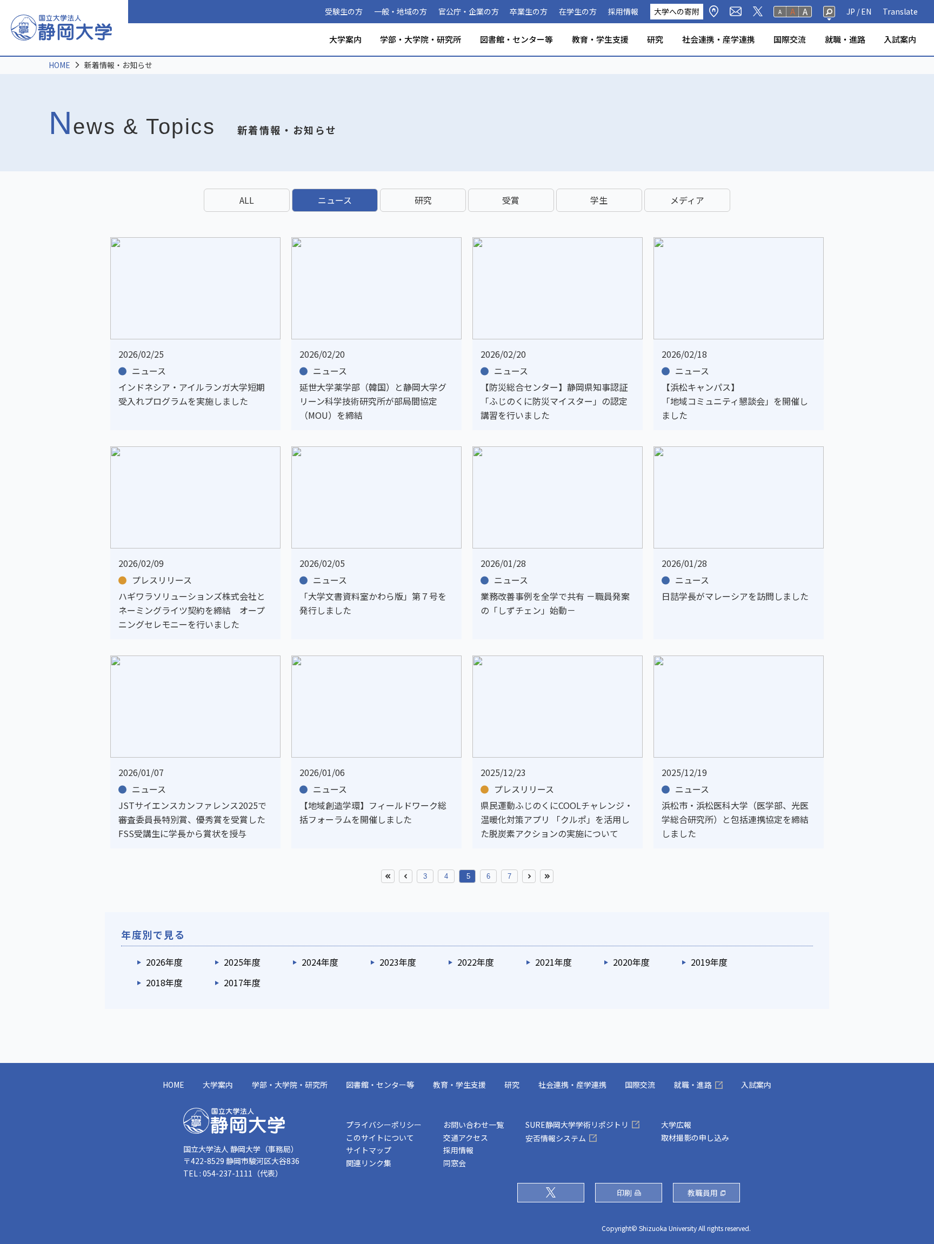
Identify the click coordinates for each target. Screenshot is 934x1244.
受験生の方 (344, 11)
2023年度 (397, 962)
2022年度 (475, 962)
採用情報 (623, 11)
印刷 (624, 1192)
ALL (246, 199)
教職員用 (703, 1192)
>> (547, 876)
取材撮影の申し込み (695, 1137)
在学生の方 (578, 11)
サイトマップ (368, 1150)
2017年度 (242, 982)
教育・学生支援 (600, 39)
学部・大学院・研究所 (420, 39)
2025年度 (242, 962)
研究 (655, 39)
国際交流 (789, 39)
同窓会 (454, 1163)
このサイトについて (380, 1137)
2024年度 (320, 962)
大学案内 (345, 39)
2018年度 (164, 982)
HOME (59, 64)
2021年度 (553, 962)
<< (388, 876)
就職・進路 (845, 39)
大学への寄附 (676, 11)
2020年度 (631, 962)
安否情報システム (555, 1138)
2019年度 (709, 962)
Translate (900, 11)
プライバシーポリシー (384, 1124)
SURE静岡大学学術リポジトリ (577, 1124)
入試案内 (900, 39)
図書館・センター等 (516, 39)
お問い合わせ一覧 (473, 1124)
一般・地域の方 (400, 11)
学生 (599, 199)
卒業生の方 (529, 11)
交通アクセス (465, 1137)
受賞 (510, 199)
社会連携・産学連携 (718, 39)
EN (866, 11)
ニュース (335, 199)
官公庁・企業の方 (468, 11)
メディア (687, 199)
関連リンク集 (368, 1163)
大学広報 (676, 1124)
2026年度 (164, 962)
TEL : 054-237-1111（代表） (233, 1173)
